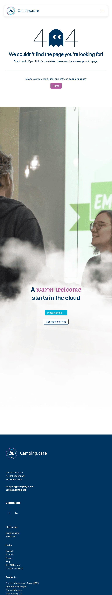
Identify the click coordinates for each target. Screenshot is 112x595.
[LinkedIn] (16, 513)
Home (56, 85)
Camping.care (12, 533)
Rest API (9, 565)
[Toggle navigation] (102, 11)
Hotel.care (10, 536)
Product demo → (56, 312)
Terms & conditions (14, 568)
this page (93, 61)
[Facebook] (9, 513)
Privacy (16, 565)
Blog (8, 561)
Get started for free (56, 321)
